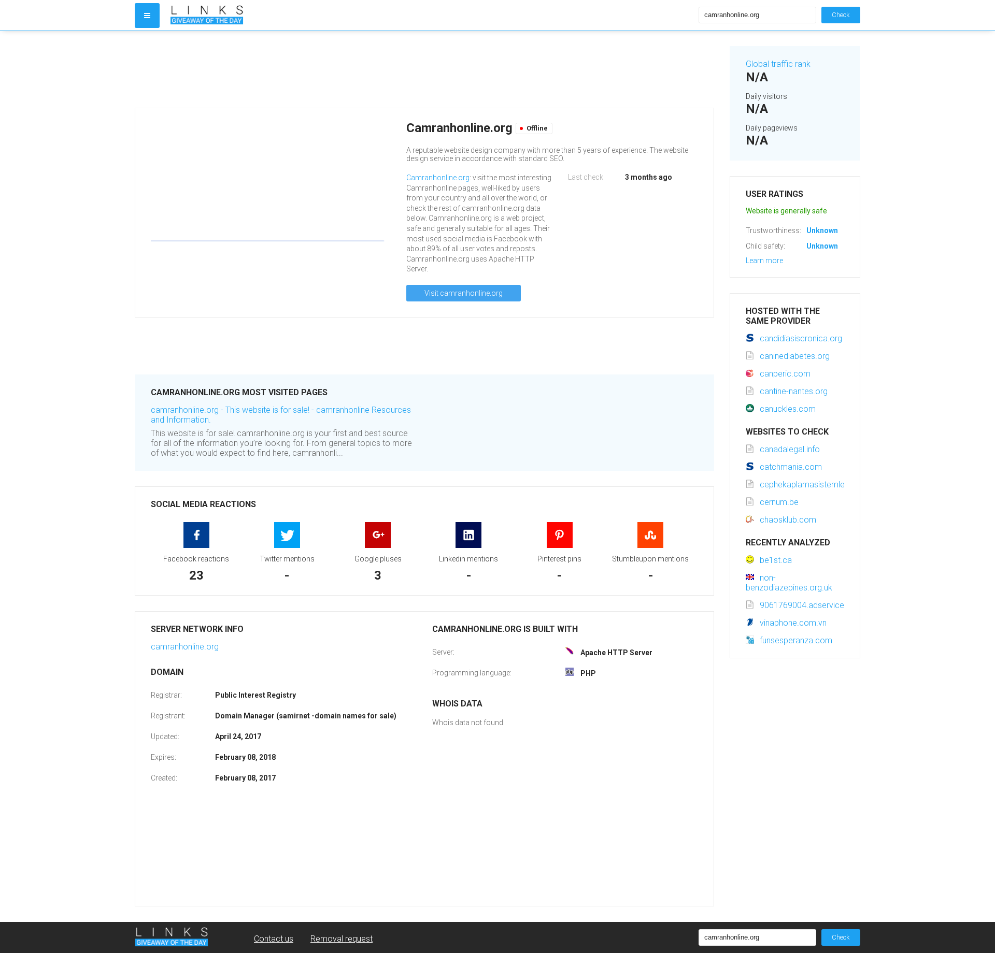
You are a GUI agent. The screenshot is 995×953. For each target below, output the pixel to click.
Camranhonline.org (438, 178)
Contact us (273, 939)
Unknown (822, 230)
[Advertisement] (424, 69)
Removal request (341, 939)
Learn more (764, 260)
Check (841, 15)
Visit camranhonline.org (463, 293)
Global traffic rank (778, 64)
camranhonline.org (185, 647)
